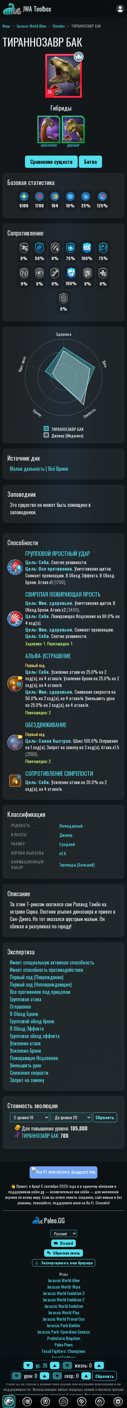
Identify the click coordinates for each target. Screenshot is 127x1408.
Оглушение (20, 1006)
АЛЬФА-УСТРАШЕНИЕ (48, 656)
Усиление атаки (25, 1043)
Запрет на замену (27, 1080)
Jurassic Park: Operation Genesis (63, 1331)
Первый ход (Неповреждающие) (41, 984)
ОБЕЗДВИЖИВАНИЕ (45, 725)
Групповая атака (25, 999)
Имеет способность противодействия (46, 969)
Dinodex (59, 25)
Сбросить (104, 1376)
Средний (67, 844)
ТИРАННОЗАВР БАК (40, 1135)
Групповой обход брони (32, 1021)
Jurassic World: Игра (63, 1286)
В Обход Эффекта (27, 1028)
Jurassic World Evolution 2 (63, 1299)
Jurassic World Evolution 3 (63, 1293)
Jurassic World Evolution (63, 1306)
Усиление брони (25, 1050)
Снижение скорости (29, 1072)
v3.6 (62, 853)
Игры (6, 25)
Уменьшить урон (25, 1065)
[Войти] (120, 8)
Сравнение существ (51, 161)
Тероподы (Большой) (77, 864)
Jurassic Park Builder (63, 1325)
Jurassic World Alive (31, 25)
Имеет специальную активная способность (52, 962)
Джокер (65, 835)
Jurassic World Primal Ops (64, 1319)
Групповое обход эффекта (34, 1036)
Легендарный (71, 825)
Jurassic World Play (63, 1312)
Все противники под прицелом (40, 991)
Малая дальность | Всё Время (39, 468)
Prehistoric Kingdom (63, 1338)
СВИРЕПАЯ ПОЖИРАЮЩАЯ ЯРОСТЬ (62, 594)
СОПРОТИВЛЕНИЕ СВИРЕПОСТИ (59, 773)
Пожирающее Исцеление (34, 1058)
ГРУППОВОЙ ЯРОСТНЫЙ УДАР (57, 553)
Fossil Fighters (64, 1357)
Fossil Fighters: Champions (63, 1351)
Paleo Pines (64, 1344)
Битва (90, 161)
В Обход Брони (24, 1013)
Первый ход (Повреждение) (36, 977)
